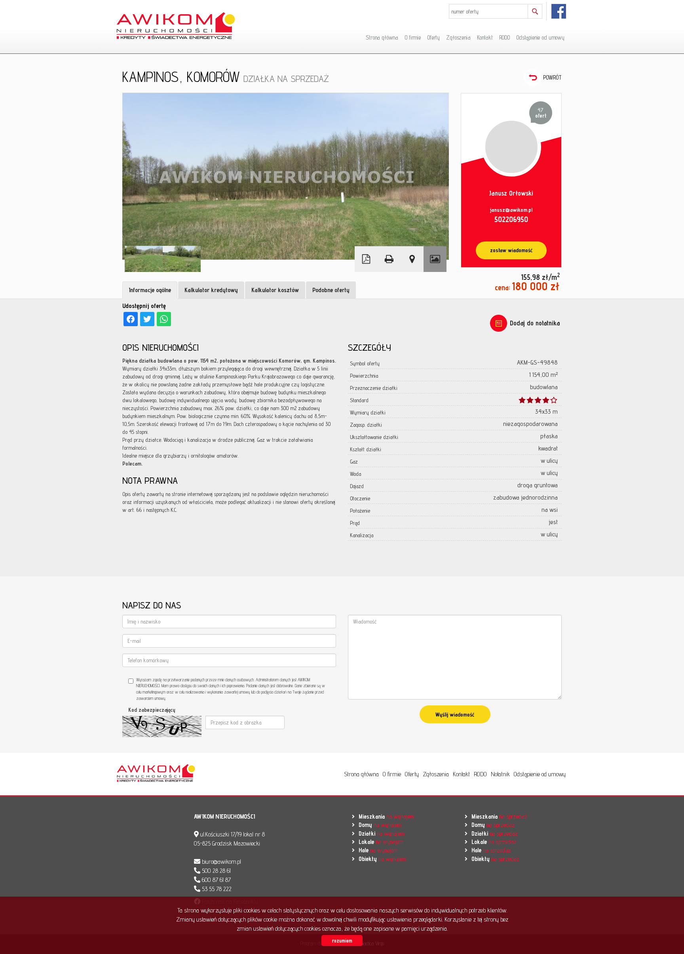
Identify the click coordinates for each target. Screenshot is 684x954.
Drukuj (389, 259)
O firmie (413, 37)
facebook (559, 11)
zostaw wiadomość (511, 250)
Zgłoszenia (458, 37)
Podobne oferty (331, 290)
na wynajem (386, 816)
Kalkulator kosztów (275, 290)
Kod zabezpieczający (151, 710)
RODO (504, 37)
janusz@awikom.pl (511, 210)
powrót (552, 77)
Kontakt (485, 37)
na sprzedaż (499, 816)
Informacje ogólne (150, 290)
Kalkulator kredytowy (211, 290)
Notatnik (500, 774)
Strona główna (382, 37)
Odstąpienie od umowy (540, 37)
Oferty (433, 37)
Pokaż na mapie (412, 259)
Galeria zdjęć (435, 259)
